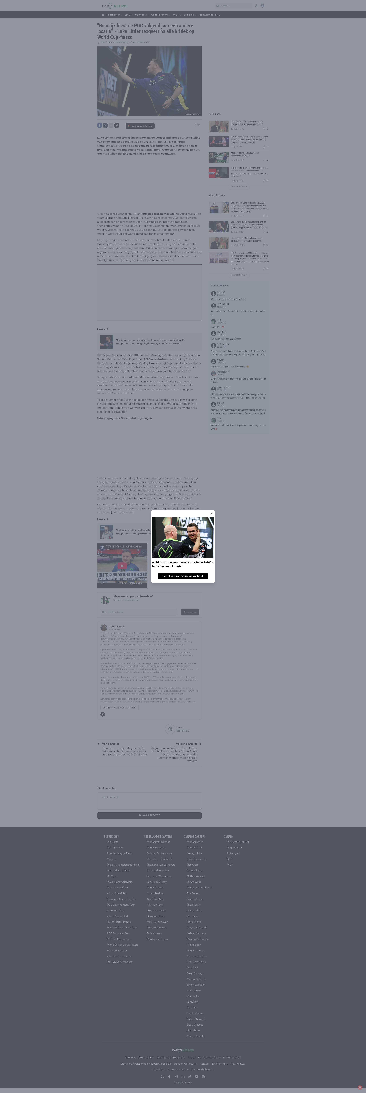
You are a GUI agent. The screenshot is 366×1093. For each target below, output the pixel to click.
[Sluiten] (211, 513)
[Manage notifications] (360, 1087)
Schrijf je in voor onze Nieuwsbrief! (183, 576)
